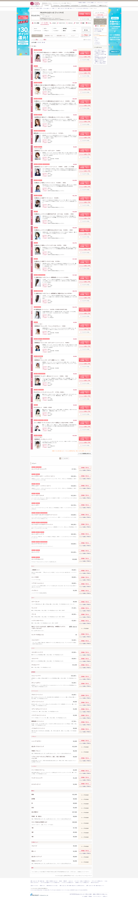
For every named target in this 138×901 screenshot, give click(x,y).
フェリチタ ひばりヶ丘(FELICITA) (82, 8)
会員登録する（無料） (100, 17)
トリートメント (37, 30)
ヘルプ (105, 2)
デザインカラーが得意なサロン (97, 881)
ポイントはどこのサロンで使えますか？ (100, 55)
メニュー (73, 35)
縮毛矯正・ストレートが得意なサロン (82, 882)
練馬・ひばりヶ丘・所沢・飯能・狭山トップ (66, 8)
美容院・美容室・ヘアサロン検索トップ (87, 2)
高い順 (43, 42)
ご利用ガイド (105, 896)
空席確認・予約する (84, 14)
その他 (74, 30)
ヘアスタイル (56, 5)
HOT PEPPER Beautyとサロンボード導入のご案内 (81, 894)
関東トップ (54, 8)
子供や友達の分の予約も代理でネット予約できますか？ (100, 58)
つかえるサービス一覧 (98, 29)
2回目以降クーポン (61, 35)
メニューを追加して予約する (85, 470)
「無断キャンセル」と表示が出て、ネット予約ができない (100, 62)
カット (35, 28)
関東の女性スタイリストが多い (52, 885)
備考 (90, 35)
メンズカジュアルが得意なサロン (68, 882)
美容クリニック (102, 5)
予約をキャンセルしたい (99, 60)
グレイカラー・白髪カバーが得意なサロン (82, 881)
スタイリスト (97, 38)
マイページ (100, 2)
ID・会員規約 (84, 896)
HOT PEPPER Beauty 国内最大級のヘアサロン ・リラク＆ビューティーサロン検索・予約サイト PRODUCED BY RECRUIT (35, 4)
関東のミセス (42, 885)
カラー (45, 28)
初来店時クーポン (49, 35)
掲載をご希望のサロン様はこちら (100, 894)
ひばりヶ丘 (71, 881)
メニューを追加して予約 (85, 56)
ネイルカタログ (74, 5)
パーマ (54, 28)
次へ (89, 39)
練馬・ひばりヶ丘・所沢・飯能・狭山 (37, 881)
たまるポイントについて (99, 28)
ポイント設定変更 (97, 31)
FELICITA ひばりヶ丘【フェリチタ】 (52, 12)
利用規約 (90, 896)
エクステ (74, 28)
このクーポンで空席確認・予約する (84, 52)
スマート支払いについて (99, 50)
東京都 (60, 881)
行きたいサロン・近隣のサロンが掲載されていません (100, 52)
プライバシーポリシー (97, 896)
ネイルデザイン (97, 43)
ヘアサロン (46, 5)
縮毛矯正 (65, 28)
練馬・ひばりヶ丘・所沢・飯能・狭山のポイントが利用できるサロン (72, 885)
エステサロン (93, 5)
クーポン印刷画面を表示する (84, 453)
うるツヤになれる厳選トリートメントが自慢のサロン (50, 882)
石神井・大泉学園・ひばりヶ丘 (51, 881)
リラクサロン (84, 5)
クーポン (96, 40)
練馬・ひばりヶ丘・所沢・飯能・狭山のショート (95, 885)
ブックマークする (85, 19)
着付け (64, 30)
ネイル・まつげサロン (65, 5)
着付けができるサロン (95, 882)
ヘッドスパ (55, 30)
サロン (95, 37)
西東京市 (65, 881)
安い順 (39, 42)
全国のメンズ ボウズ (34, 885)
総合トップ (33, 8)
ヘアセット (46, 30)
